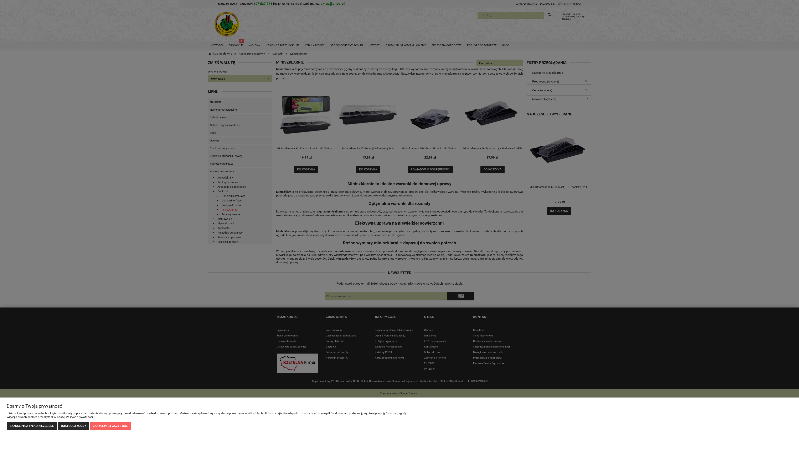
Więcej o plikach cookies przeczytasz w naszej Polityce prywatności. (50, 417)
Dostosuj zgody (73, 426)
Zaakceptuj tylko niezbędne (32, 426)
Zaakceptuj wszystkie (110, 426)
